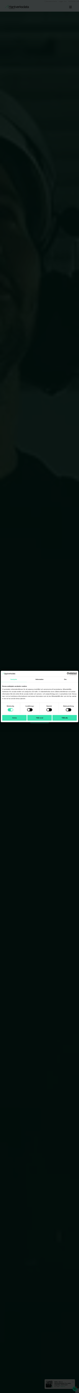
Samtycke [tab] (13, 679)
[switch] (30, 709)
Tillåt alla (65, 718)
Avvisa (14, 718)
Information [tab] (39, 679)
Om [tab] (65, 679)
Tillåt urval (39, 718)
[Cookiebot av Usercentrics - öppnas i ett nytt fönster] (68, 673)
